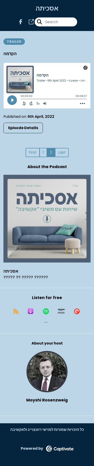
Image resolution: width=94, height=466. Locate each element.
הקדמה (10, 53)
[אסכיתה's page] (28, 21)
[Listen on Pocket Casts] (77, 311)
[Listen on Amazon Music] (61, 311)
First (33, 152)
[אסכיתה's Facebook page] (20, 21)
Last (61, 152)
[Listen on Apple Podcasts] (30, 311)
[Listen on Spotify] (46, 311)
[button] (45, 322)
